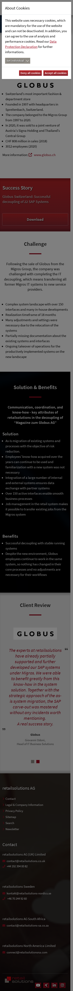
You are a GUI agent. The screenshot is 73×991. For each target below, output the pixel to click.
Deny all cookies (30, 73)
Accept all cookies (56, 73)
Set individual (15, 60)
